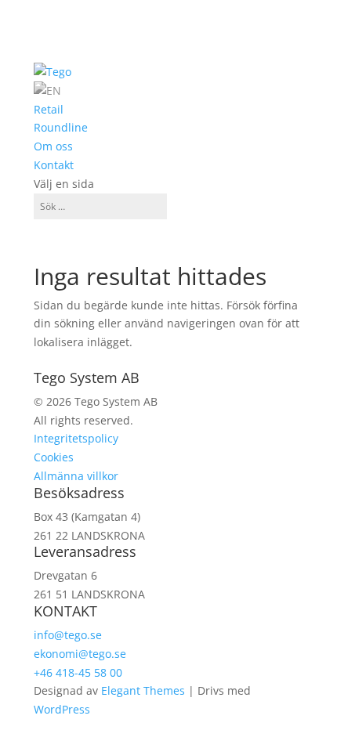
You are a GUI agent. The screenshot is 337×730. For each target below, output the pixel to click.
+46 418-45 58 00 (78, 672)
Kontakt (54, 164)
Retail (48, 109)
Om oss (53, 146)
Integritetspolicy (76, 438)
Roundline (61, 127)
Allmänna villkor (76, 475)
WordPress (62, 709)
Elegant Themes (143, 690)
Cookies (54, 457)
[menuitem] (47, 90)
